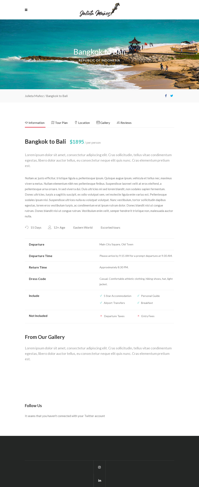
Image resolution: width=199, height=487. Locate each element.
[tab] (38, 124)
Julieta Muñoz (34, 96)
